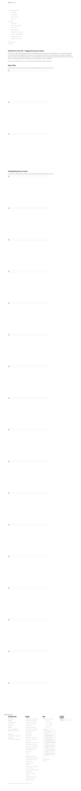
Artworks (45, 729)
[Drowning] (27, 461)
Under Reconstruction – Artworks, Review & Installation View (31, 778)
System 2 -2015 (29, 768)
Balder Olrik (17, 783)
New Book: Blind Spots (48, 719)
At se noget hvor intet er (31, 722)
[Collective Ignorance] (27, 493)
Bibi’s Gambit (29, 736)
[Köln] (27, 398)
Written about (46, 759)
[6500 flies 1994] (27, 102)
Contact (27, 753)
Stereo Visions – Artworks (32, 766)
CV (26, 754)
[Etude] (27, 525)
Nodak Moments (49, 739)
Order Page (48, 721)
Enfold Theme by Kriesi (26, 783)
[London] (27, 366)
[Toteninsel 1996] (27, 176)
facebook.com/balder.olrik (14, 739)
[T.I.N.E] (27, 556)
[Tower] (27, 208)
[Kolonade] (27, 430)
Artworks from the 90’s (31, 720)
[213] (27, 683)
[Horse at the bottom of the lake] (27, 303)
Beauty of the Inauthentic (32, 729)
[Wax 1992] (27, 71)
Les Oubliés (28, 761)
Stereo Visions (48, 737)
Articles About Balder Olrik (32, 719)
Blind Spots (48, 731)
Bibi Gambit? (29, 734)
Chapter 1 (47, 727)
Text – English (48, 723)
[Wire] (27, 335)
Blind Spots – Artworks (31, 737)
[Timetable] (27, 588)
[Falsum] (27, 271)
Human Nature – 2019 (31, 759)
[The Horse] (27, 651)
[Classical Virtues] (27, 240)
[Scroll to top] (4, 790)
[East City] (27, 620)
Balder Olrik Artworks (31, 727)
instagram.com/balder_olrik (14, 736)
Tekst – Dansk (48, 725)
